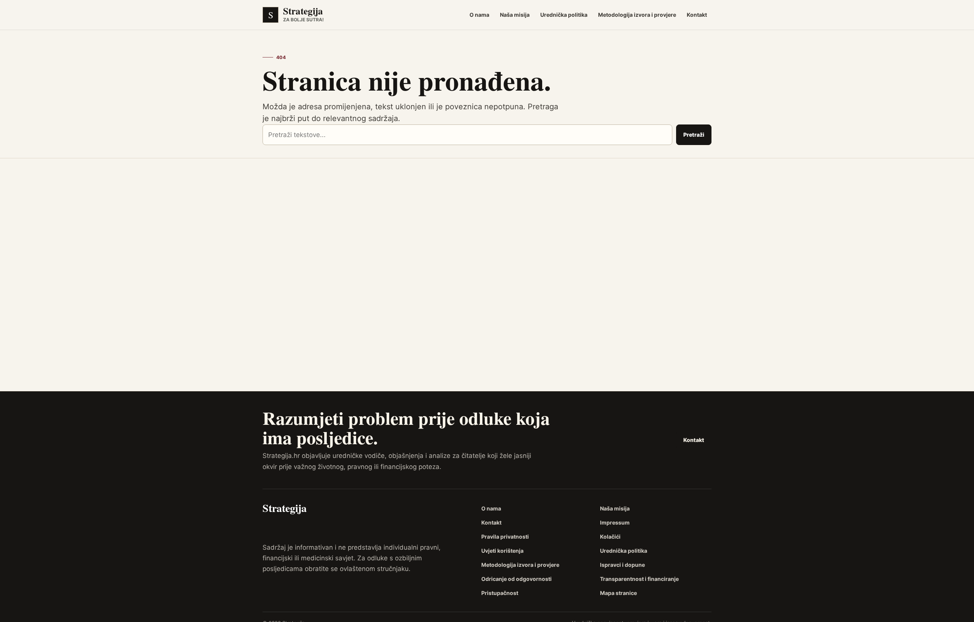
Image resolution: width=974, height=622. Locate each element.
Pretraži (693, 134)
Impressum (615, 522)
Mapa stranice (618, 593)
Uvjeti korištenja (502, 550)
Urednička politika (563, 14)
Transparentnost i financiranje (639, 579)
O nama (479, 14)
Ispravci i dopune (622, 564)
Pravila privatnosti (505, 536)
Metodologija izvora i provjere (637, 14)
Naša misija (515, 14)
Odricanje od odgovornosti (516, 579)
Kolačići (610, 536)
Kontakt (697, 14)
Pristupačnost (499, 593)
